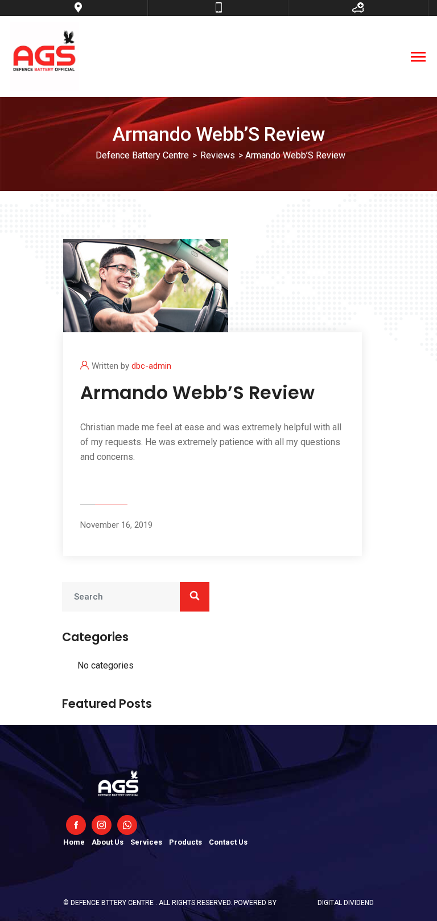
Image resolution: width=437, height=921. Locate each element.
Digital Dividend (346, 903)
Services (146, 842)
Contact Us (228, 842)
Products (185, 842)
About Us (107, 842)
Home (74, 842)
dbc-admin (151, 366)
